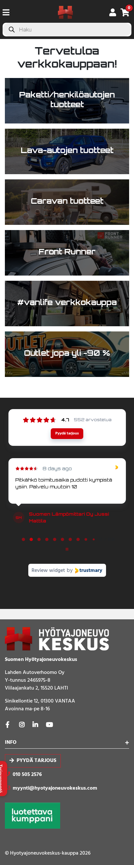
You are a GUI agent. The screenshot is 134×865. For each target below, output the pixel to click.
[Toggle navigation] (9, 12)
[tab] (23, 539)
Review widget (48, 570)
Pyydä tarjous (36, 761)
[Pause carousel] (67, 549)
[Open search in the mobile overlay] (67, 29)
